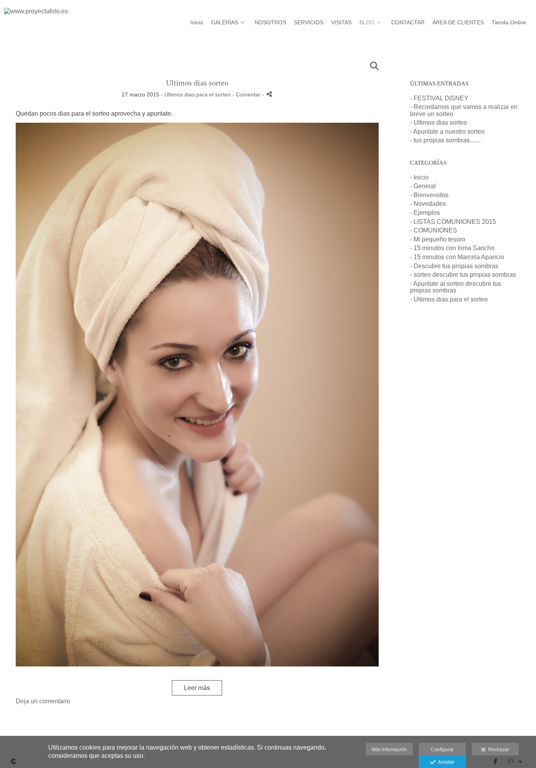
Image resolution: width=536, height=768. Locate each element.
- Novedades (428, 203)
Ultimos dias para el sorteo (197, 94)
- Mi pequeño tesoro (437, 239)
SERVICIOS (308, 22)
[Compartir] (269, 94)
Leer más (197, 687)
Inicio (196, 22)
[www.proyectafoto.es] (36, 14)
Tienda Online (509, 22)
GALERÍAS (224, 22)
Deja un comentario (43, 701)
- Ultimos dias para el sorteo (449, 299)
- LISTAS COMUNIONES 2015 (453, 221)
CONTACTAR (408, 22)
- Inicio (419, 177)
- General (423, 186)
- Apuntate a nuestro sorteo (447, 131)
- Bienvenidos (429, 195)
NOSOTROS (270, 22)
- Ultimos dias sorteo (438, 122)
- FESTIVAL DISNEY (439, 98)
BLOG (367, 22)
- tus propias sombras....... (445, 140)
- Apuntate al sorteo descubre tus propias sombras (455, 287)
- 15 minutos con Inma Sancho (452, 248)
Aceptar (445, 762)
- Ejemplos (425, 212)
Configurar (442, 749)
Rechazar (497, 749)
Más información (389, 749)
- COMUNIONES (433, 230)
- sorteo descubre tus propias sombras (463, 274)
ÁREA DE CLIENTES (458, 22)
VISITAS (341, 22)
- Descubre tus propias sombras (454, 266)
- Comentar (247, 94)
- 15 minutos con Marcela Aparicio (457, 257)
